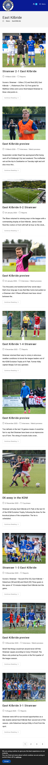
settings (18, 757)
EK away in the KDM (15, 497)
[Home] (3, 21)
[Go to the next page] (42, 744)
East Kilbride (16, 21)
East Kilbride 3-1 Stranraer (19, 705)
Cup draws (26, 503)
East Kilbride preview (16, 143)
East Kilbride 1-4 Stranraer (19, 344)
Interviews (23, 149)
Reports (23, 77)
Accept (6, 761)
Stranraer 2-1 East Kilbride (19, 71)
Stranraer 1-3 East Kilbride (19, 567)
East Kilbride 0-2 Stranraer (19, 207)
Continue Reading (12, 97)
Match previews (34, 149)
